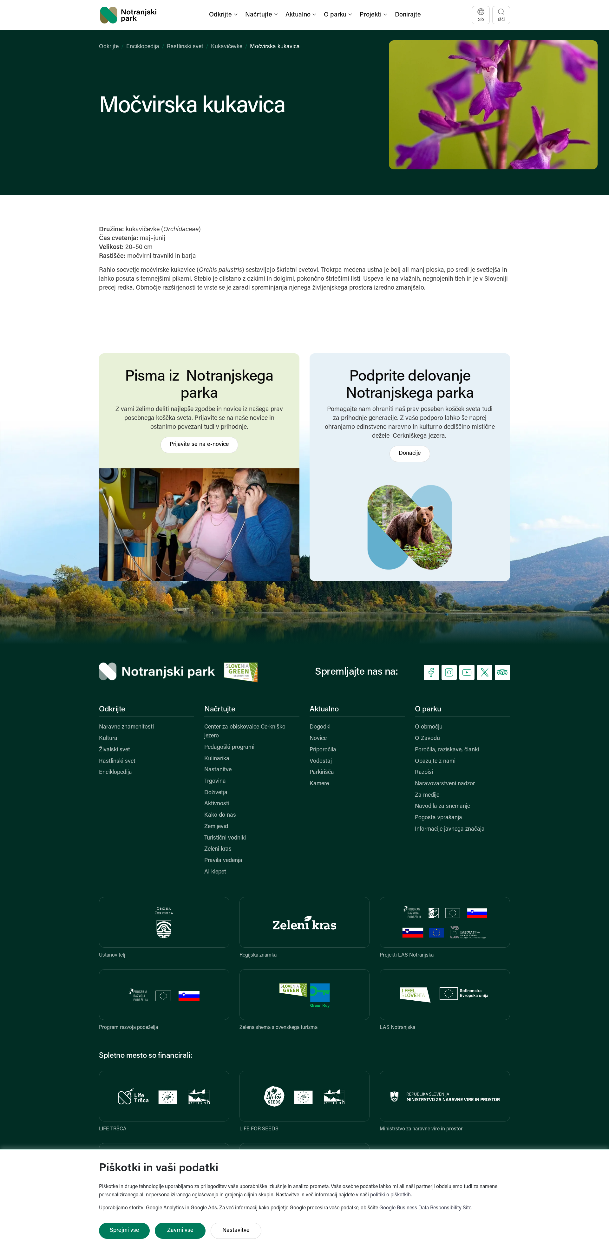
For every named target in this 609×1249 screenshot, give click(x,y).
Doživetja (215, 793)
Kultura (108, 739)
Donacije (410, 453)
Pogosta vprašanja (438, 818)
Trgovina (215, 781)
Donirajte (408, 15)
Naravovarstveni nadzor (445, 784)
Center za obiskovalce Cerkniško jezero (244, 731)
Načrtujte (219, 709)
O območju (428, 727)
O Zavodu (427, 739)
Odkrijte (109, 47)
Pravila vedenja (223, 861)
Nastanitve (218, 770)
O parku (428, 709)
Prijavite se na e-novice (199, 445)
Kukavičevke (226, 47)
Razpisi (424, 772)
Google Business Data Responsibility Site (425, 1208)
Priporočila (323, 750)
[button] (224, 15)
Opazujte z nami (435, 761)
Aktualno (324, 709)
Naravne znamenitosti (126, 727)
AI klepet (215, 872)
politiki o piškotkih (390, 1195)
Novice (318, 739)
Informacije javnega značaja (450, 829)
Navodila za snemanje (442, 806)
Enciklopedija (142, 47)
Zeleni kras (218, 849)
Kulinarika (216, 759)
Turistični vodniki (225, 838)
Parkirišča (322, 772)
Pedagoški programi (229, 747)
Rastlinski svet (185, 47)
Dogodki (320, 727)
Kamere (319, 784)
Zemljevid (216, 827)
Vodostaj (321, 761)
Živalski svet (114, 750)
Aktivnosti (216, 804)
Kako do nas (220, 815)
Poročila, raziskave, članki (447, 750)
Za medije (427, 795)
